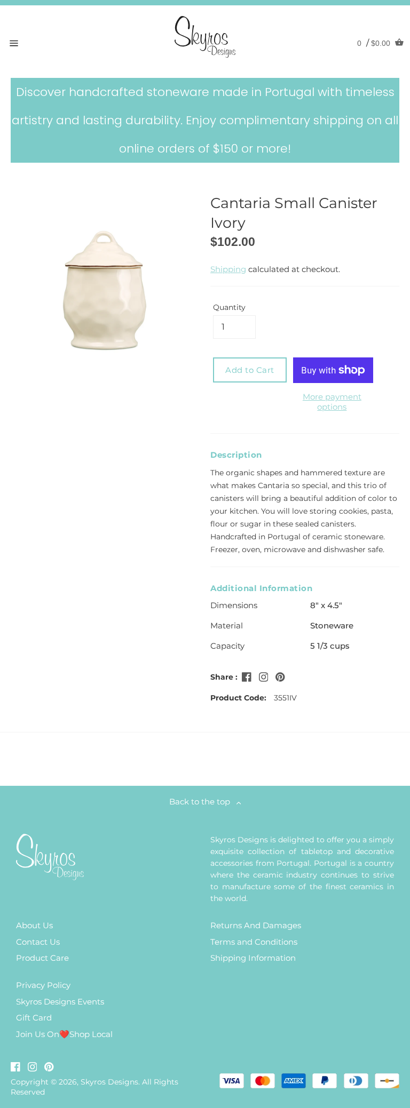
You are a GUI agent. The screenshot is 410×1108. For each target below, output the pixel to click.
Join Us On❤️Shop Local (64, 1034)
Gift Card (34, 1018)
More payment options (332, 402)
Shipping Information (253, 958)
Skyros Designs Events (60, 1002)
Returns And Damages (255, 925)
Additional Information (261, 588)
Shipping (228, 269)
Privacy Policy (43, 985)
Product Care (42, 958)
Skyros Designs (109, 1082)
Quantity (229, 307)
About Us (34, 925)
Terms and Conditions (253, 942)
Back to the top (202, 801)
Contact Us (38, 942)
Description (236, 455)
